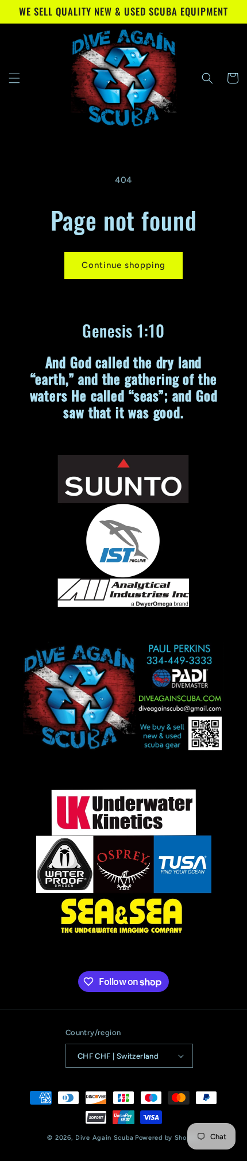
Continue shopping (123, 265)
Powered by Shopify (167, 1137)
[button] (14, 78)
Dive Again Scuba (104, 1137)
